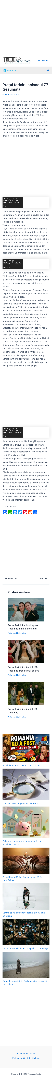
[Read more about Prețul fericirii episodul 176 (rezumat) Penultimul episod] (26, 651)
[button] (48, 70)
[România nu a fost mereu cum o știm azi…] (26, 748)
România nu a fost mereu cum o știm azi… (23, 765)
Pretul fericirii (13, 633)
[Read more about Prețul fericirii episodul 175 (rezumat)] (26, 693)
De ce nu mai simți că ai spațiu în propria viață (25, 948)
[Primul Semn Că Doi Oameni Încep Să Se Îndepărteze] (26, 861)
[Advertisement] (26, 27)
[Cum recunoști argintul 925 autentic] (26, 784)
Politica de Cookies (26, 1053)
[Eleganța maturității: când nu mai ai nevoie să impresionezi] (26, 965)
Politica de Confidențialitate (26, 1058)
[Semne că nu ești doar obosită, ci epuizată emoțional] (26, 896)
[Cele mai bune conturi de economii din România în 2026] (26, 822)
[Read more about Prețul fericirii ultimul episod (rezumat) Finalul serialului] (26, 609)
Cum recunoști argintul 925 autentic (20, 803)
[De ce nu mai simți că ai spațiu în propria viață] (26, 932)
